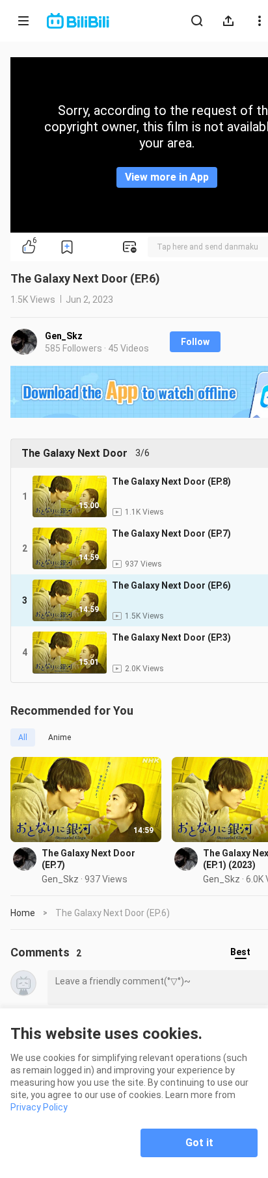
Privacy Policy (39, 1107)
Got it (199, 1142)
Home (22, 913)
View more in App (167, 177)
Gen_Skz (64, 336)
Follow (195, 342)
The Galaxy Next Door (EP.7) (88, 859)
